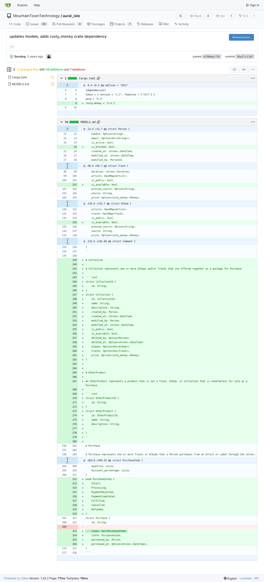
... (12, 46)
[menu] (253, 69)
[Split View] (243, 69)
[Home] (8, 5)
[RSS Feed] (180, 16)
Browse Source (241, 37)
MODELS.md (88, 122)
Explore (22, 5)
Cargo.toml (87, 78)
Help (37, 5)
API (256, 578)
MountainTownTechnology (36, 16)
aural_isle (71, 16)
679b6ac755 (212, 56)
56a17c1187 (245, 56)
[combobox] (234, 69)
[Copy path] (98, 78)
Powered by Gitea (16, 578)
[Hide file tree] (9, 69)
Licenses (245, 578)
